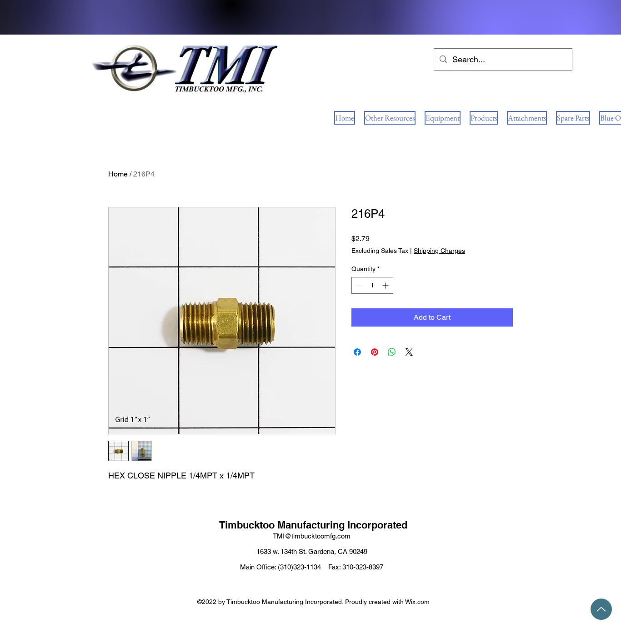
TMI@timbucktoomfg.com (312, 536)
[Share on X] (409, 352)
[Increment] (386, 285)
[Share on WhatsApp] (391, 352)
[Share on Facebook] (357, 352)
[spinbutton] (372, 285)
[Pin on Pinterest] (374, 352)
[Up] (601, 609)
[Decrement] (358, 285)
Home (118, 174)
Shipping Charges (439, 250)
